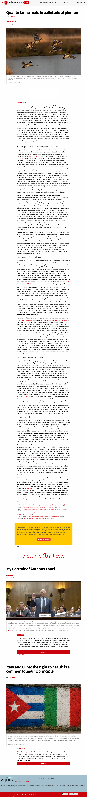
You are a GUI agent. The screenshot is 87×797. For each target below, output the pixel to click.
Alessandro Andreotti (34, 156)
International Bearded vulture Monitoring (56, 320)
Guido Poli (10, 575)
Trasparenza (27, 781)
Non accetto (65, 793)
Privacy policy (16, 781)
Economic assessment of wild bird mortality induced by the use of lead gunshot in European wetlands (43, 509)
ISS (22, 397)
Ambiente (19, 102)
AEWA (21, 425)
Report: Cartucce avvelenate (25, 514)
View (8, 17)
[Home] (13, 3)
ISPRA (21, 158)
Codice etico (22, 781)
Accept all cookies (73, 793)
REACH (50, 118)
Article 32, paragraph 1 (23, 752)
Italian (23, 654)
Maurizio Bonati (12, 677)
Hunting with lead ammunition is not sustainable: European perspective (37, 518)
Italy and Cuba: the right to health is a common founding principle (38, 669)
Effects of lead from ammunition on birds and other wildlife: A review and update (39, 507)
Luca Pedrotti (33, 457)
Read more (43, 652)
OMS (36, 397)
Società (23, 748)
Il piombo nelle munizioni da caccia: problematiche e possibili (39, 503)
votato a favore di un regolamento (32, 108)
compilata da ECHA (29, 488)
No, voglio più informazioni (15, 796)
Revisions (13, 16)
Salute (19, 748)
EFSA (26, 397)
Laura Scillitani (11, 22)
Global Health (20, 634)
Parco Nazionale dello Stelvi (25, 320)
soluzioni (53, 503)
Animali (23, 102)
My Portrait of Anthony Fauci (30, 568)
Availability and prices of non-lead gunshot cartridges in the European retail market (44, 516)
